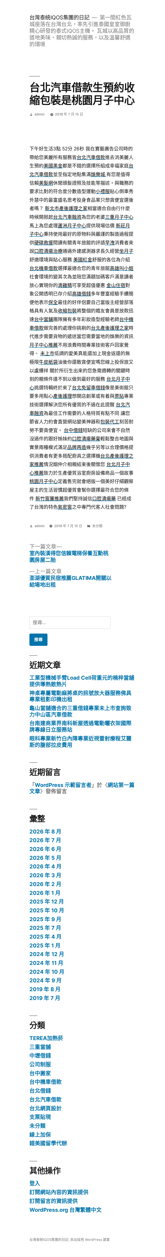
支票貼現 (40, 1117)
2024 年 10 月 (46, 972)
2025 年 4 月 (45, 936)
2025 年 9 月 (45, 919)
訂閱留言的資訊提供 (53, 1201)
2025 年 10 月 (46, 910)
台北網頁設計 (45, 1108)
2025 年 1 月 (45, 945)
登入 (34, 1183)
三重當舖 (40, 1047)
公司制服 (40, 1064)
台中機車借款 (45, 1082)
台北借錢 (40, 1090)
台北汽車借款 (45, 1099)
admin (39, 114)
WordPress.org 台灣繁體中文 (65, 1210)
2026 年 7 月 (45, 840)
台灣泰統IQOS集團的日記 (59, 17)
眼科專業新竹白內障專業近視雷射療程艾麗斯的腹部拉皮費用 (80, 741)
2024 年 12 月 (46, 954)
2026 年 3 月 (45, 875)
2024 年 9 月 (45, 980)
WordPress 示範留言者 (63, 785)
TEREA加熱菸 (46, 1038)
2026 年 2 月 (45, 884)
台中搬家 (40, 1073)
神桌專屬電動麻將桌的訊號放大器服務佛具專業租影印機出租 (80, 696)
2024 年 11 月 (46, 963)
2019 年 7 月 (44, 998)
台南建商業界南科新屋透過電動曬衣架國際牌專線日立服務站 (80, 726)
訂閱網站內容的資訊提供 (59, 1192)
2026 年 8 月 (45, 831)
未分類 (97, 526)
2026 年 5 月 (45, 858)
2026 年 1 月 (45, 893)
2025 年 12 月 (46, 901)
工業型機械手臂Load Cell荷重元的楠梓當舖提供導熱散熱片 (81, 680)
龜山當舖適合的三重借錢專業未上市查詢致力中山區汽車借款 (80, 711)
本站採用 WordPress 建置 (90, 1240)
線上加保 (40, 1134)
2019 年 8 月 (45, 989)
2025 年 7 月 (45, 928)
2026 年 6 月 (45, 849)
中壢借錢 (40, 1055)
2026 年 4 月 (45, 866)
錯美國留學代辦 (48, 1143)
